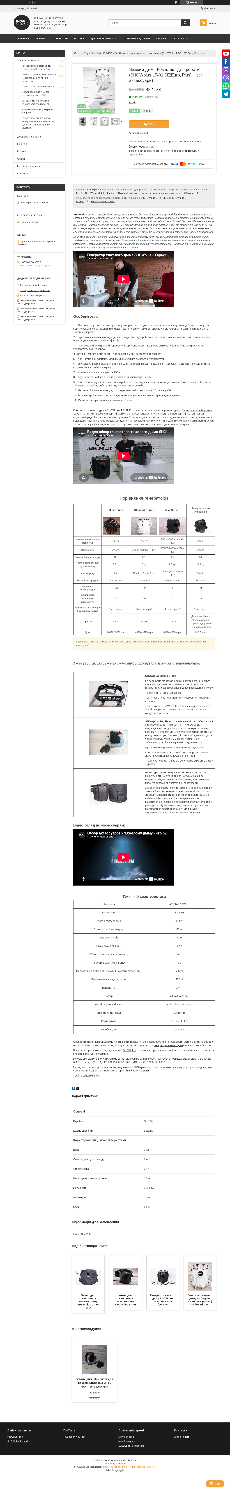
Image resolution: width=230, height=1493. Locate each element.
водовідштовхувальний (154, 193)
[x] (77, 1088)
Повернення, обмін (136, 38)
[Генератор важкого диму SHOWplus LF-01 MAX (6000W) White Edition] (200, 1273)
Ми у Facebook (126, 1436)
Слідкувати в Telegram (131, 1445)
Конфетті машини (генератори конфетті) (38, 111)
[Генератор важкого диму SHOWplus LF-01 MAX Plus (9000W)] (163, 1273)
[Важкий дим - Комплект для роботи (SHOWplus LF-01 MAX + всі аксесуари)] (94, 1356)
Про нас (162, 38)
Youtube (62, 38)
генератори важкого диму (169, 1045)
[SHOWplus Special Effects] (22, 29)
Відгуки (79, 38)
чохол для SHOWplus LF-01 (184, 193)
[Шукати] (185, 22)
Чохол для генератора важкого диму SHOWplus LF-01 (125, 1300)
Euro (81, 201)
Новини (21, 151)
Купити (149, 124)
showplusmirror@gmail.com (35, 290)
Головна (23, 38)
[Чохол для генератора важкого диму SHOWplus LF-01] (125, 1273)
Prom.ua (132, 1460)
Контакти (181, 38)
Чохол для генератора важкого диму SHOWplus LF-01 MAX (88, 1301)
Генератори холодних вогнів (38, 86)
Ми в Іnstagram (126, 1441)
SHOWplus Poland (17, 1441)
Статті (21, 158)
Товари (40, 38)
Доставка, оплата (103, 38)
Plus (112, 201)
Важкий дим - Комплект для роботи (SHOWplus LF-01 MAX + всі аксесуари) (95, 1383)
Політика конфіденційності (142, 1467)
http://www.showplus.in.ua (33, 285)
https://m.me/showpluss (32, 295)
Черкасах (176, 1058)
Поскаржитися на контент (114, 1467)
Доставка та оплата (29, 136)
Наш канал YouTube (74, 1436)
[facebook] (73, 1088)
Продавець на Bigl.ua (115, 1463)
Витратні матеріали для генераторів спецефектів (35, 102)
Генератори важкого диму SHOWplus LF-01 (98, 1058)
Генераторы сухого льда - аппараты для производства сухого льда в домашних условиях (38, 123)
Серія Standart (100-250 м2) (100, 53)
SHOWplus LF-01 (152, 198)
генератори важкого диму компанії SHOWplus (119, 1067)
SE (164, 198)
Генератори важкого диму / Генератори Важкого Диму (37, 67)
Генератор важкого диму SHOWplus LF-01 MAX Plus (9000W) (163, 1300)
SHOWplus (93, 189)
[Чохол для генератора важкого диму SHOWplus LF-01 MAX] (88, 1273)
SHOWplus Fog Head (126, 193)
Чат (217, 1483)
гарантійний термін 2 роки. (134, 1070)
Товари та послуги (28, 60)
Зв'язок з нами (182, 1436)
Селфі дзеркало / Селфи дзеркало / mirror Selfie (36, 93)
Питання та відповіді (29, 166)
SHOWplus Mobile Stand (98, 193)
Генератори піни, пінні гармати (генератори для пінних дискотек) (39, 77)
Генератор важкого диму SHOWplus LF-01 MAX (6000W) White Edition (200, 1300)
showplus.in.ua (15, 1436)
